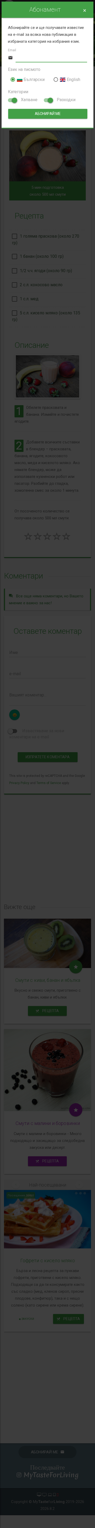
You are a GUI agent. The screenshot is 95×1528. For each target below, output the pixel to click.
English (73, 79)
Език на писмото (24, 69)
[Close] (84, 10)
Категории (18, 91)
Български (33, 79)
